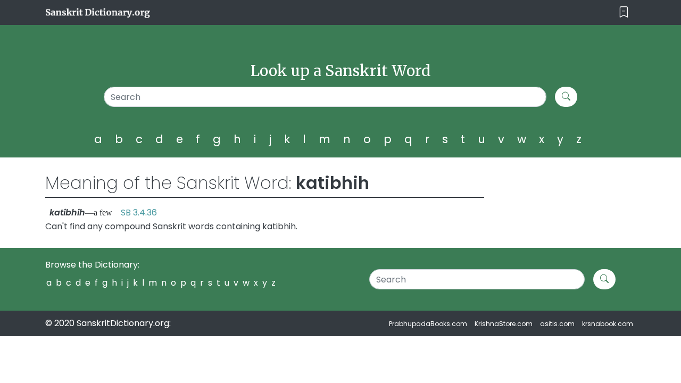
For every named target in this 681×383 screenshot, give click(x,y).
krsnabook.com (607, 323)
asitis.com (557, 323)
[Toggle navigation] (624, 12)
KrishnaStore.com (504, 323)
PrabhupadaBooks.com (428, 323)
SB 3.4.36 (139, 212)
